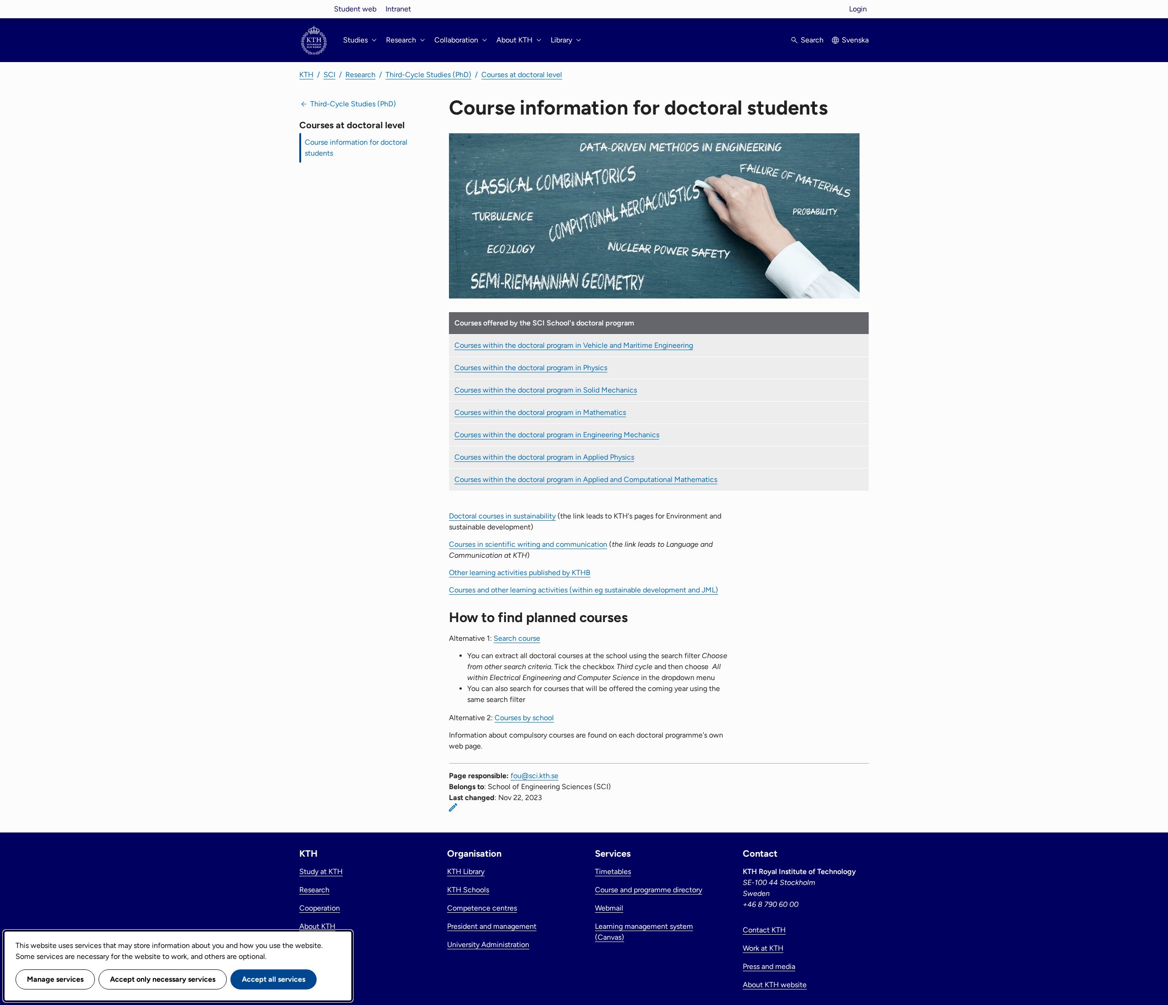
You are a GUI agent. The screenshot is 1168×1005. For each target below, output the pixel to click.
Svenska (855, 40)
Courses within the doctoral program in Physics (530, 367)
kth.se (313, 9)
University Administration (488, 944)
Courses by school (524, 717)
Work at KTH (763, 948)
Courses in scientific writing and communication (528, 544)
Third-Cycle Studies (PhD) (428, 74)
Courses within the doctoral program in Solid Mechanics (545, 390)
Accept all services (273, 979)
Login (858, 9)
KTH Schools (468, 889)
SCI (329, 74)
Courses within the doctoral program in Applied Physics (544, 457)
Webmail (609, 908)
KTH (306, 74)
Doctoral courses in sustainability (502, 516)
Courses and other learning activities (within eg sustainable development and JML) (583, 590)
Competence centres (482, 908)
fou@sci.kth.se (534, 775)
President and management (492, 926)
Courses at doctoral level (521, 74)
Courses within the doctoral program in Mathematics (540, 412)
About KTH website (775, 984)
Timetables (613, 871)
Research (360, 74)
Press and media (769, 966)
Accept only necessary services (162, 979)
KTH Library (466, 871)
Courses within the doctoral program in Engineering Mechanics (556, 434)
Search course (517, 638)
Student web (355, 9)
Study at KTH (321, 871)
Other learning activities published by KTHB (519, 572)
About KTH (317, 926)
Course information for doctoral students (356, 147)
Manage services (55, 979)
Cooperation (319, 908)
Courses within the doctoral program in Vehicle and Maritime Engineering (573, 345)
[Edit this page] (453, 807)
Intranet (398, 9)
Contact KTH (764, 930)
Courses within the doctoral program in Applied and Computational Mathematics (585, 479)
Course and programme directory (648, 889)
